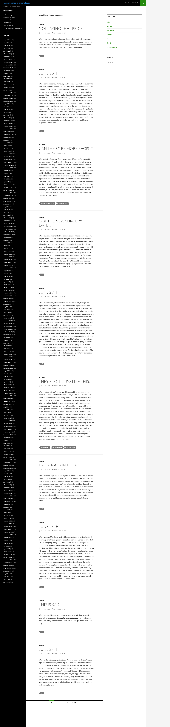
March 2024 (7, 118)
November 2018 (8, 296)
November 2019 (8, 262)
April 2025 (6, 81)
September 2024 (8, 101)
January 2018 (7, 323)
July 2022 (6, 173)
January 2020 (7, 257)
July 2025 (6, 73)
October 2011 (7, 532)
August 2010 (7, 571)
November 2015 (8, 396)
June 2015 (6, 410)
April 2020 (6, 248)
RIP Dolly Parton (8, 25)
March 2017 (7, 351)
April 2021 (6, 215)
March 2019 (7, 284)
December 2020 (8, 226)
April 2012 (6, 515)
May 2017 (6, 346)
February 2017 (8, 354)
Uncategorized (112, 47)
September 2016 (8, 368)
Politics (42, 144)
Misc (108, 22)
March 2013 (7, 485)
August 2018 (7, 304)
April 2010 (6, 582)
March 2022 (7, 184)
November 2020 (8, 229)
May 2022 (6, 179)
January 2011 (7, 557)
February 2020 (8, 254)
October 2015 (7, 398)
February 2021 (8, 221)
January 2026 (7, 59)
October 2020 (7, 232)
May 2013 (6, 479)
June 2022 (6, 176)
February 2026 (8, 56)
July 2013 (6, 474)
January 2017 (7, 357)
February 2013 (8, 487)
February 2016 (8, 387)
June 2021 (6, 209)
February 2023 (8, 154)
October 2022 (7, 165)
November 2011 (8, 529)
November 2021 (8, 195)
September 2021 (8, 201)
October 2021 (7, 198)
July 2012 (6, 507)
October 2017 (7, 332)
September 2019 (8, 268)
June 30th (49, 73)
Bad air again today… (60, 465)
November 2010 (8, 563)
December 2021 (8, 193)
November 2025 (8, 65)
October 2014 (7, 432)
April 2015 (6, 415)
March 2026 (7, 54)
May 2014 (6, 446)
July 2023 (6, 140)
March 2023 (7, 151)
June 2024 (6, 109)
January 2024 (7, 123)
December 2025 (8, 62)
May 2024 (6, 112)
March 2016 (7, 385)
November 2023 (8, 129)
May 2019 (6, 279)
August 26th (7, 22)
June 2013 (6, 476)
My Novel (110, 30)
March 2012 (7, 518)
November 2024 (8, 95)
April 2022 (6, 182)
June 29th (49, 292)
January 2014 (7, 457)
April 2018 (6, 315)
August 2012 (7, 504)
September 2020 (8, 234)
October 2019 (7, 265)
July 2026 (6, 43)
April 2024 (6, 115)
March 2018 (7, 318)
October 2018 (7, 298)
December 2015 (8, 393)
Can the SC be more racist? (66, 148)
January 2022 (7, 190)
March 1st (135, 2)
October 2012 (7, 499)
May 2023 (6, 145)
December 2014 (8, 426)
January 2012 (7, 524)
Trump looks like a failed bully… (12, 28)
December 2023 (8, 126)
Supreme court (62, 203)
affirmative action (47, 203)
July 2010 (6, 574)
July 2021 (6, 207)
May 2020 (6, 246)
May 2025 (6, 79)
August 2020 (7, 237)
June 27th (49, 649)
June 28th (49, 526)
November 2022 (8, 162)
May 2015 (6, 412)
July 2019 (6, 273)
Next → (75, 703)
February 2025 (8, 87)
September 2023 (8, 134)
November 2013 (8, 462)
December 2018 (8, 293)
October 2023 (7, 132)
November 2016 (8, 362)
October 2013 (7, 465)
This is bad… (50, 604)
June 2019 (6, 276)
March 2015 (7, 418)
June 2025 (6, 76)
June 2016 (6, 376)
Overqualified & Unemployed (16, 3)
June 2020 (6, 243)
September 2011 (8, 535)
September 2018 (8, 301)
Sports (109, 43)
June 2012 (6, 510)
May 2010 (6, 579)
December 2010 (8, 560)
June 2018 (6, 309)
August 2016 (7, 371)
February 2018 (8, 321)
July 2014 (6, 440)
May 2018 (6, 312)
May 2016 (6, 379)
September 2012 (8, 501)
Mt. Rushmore (57, 447)
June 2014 (6, 443)
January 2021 (7, 223)
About (126, 2)
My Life (41, 24)
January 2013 (7, 490)
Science (109, 39)
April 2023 (6, 148)
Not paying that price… (62, 28)
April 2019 (6, 282)
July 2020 (6, 240)
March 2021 (7, 218)
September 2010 (8, 568)
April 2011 (6, 549)
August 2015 (7, 404)
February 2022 (8, 187)
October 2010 (7, 565)
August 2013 (7, 471)
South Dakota (70, 447)
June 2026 (6, 45)
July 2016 (6, 373)
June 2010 (6, 576)
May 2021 (6, 212)
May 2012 (6, 512)
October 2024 (7, 98)
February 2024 (8, 120)
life (42, 55)
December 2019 (8, 259)
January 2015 (7, 423)
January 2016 (7, 390)
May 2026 (6, 48)
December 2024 (8, 93)
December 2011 (8, 526)
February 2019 (8, 287)
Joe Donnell (45, 447)
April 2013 (6, 482)
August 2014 (7, 437)
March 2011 (7, 551)
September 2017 (8, 335)
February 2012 (8, 521)
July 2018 (6, 307)
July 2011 (6, 540)
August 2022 (7, 170)
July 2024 (6, 107)
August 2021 (7, 204)
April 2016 (6, 382)
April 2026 (6, 51)
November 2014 (8, 429)
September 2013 (8, 468)
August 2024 (7, 104)
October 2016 (7, 365)
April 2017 (6, 348)
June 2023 (6, 143)
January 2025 (7, 90)
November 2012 (8, 496)
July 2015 (6, 407)
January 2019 (7, 290)
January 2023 (7, 157)
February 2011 (8, 554)
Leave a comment (59, 33)
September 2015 (8, 401)
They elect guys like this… (65, 381)
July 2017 (6, 340)
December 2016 (8, 360)
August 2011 (7, 538)
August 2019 (7, 271)
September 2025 (8, 68)
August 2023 (7, 137)
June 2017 (6, 343)
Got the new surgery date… (60, 223)
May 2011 (6, 546)
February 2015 (8, 421)
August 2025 (7, 70)
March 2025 (7, 84)
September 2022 (8, 168)
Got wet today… (8, 15)
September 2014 (8, 435)
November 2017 (8, 329)
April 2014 (6, 449)
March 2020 (7, 251)
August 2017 (7, 337)
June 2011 (6, 543)
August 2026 (7, 40)
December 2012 (8, 493)
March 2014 (7, 451)
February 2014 (8, 454)
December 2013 (8, 460)
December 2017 (8, 326)
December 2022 (8, 159)
